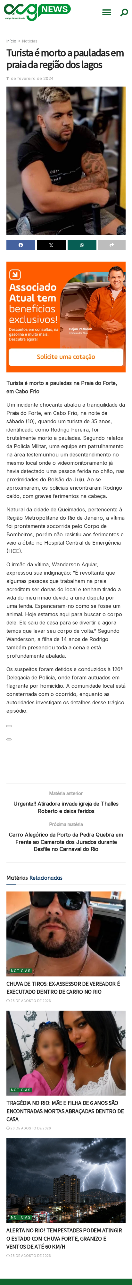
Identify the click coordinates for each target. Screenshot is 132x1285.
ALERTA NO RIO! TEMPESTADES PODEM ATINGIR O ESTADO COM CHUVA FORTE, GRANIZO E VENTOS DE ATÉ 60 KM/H (64, 1238)
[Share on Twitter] (51, 245)
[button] (107, 12)
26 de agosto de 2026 (30, 1001)
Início (11, 41)
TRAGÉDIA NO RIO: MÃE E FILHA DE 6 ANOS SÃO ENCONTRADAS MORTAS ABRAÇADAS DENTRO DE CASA (65, 1110)
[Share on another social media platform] (112, 245)
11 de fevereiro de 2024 (30, 78)
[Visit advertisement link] (66, 317)
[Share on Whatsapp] (82, 245)
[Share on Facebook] (20, 245)
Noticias (29, 41)
